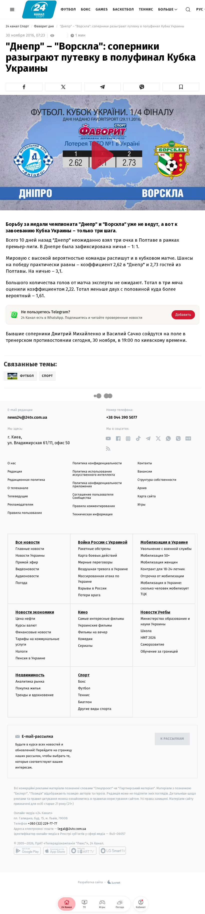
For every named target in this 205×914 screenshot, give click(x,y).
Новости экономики (35, 612)
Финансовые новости (33, 632)
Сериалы (85, 646)
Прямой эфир (27, 562)
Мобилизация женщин (159, 562)
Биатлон (85, 702)
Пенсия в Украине (30, 658)
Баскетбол (123, 9)
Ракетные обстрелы (94, 549)
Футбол (68, 9)
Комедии (85, 639)
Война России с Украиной (102, 542)
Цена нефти (25, 619)
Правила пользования (25, 513)
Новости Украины (30, 555)
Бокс (86, 9)
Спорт (84, 675)
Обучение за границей (159, 651)
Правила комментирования (93, 506)
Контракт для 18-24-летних (162, 569)
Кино (83, 612)
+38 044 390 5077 (121, 417)
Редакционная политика (26, 480)
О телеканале (18, 488)
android (27, 850)
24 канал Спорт (18, 26)
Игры (142, 504)
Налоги (22, 651)
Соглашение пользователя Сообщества (93, 496)
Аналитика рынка (30, 681)
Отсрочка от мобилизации (162, 576)
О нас (12, 463)
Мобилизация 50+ (155, 555)
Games (102, 9)
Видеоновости (27, 569)
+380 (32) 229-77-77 (42, 823)
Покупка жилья (28, 688)
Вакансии (145, 471)
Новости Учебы (155, 612)
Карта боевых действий (97, 555)
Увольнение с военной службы (166, 549)
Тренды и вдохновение (35, 695)
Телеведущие (18, 496)
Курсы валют (26, 625)
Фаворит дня (44, 26)
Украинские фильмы (95, 625)
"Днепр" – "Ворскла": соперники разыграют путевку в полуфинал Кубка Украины (122, 26)
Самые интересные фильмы (101, 619)
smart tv (83, 850)
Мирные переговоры (95, 562)
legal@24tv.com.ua (72, 829)
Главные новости (30, 549)
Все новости (28, 542)
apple (55, 850)
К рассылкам (172, 739)
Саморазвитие (152, 644)
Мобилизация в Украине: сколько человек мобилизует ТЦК (164, 588)
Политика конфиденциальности (97, 463)
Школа (146, 631)
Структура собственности (157, 480)
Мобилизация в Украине (164, 542)
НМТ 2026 (148, 638)
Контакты (145, 463)
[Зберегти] (181, 87)
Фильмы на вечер (92, 632)
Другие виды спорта (94, 709)
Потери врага (89, 595)
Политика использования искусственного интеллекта (93, 473)
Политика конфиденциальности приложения (97, 485)
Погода (21, 583)
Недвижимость (30, 675)
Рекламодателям (20, 504)
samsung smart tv (112, 850)
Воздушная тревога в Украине (103, 569)
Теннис (146, 9)
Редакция (15, 471)
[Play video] (103, 155)
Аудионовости (27, 576)
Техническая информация (92, 514)
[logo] (39, 9)
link (108, 438)
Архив (142, 488)
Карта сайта (147, 496)
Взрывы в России (92, 588)
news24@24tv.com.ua (27, 417)
